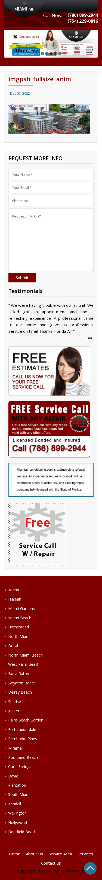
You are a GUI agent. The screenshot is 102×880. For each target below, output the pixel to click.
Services (85, 853)
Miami (13, 589)
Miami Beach (19, 617)
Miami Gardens (21, 608)
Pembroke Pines (22, 738)
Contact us (51, 863)
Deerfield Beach (22, 831)
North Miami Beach (25, 655)
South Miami (19, 794)
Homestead (18, 626)
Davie (13, 776)
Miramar (15, 748)
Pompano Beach (23, 757)
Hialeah (14, 599)
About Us (34, 853)
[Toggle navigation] (51, 5)
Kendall (14, 803)
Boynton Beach (22, 682)
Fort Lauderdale (22, 729)
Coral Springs (19, 766)
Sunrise (14, 701)
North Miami (19, 636)
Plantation (17, 785)
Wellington (17, 813)
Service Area (60, 853)
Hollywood (17, 822)
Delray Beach (20, 692)
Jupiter (13, 710)
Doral (13, 645)
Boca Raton (18, 673)
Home (14, 853)
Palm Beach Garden (25, 720)
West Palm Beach (23, 664)
